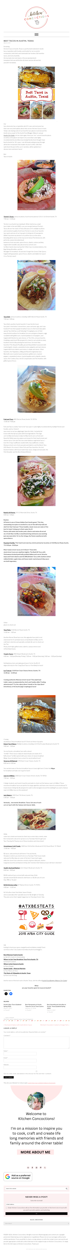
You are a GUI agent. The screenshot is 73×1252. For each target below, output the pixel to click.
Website (6, 1064)
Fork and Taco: (8, 419)
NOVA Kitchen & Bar (10, 885)
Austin (11, 1019)
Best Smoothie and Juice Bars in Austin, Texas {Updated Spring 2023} (56, 1006)
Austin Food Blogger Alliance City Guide (54, 980)
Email (6, 1058)
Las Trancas (7, 670)
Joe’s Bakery (8, 795)
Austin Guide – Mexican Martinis (14, 968)
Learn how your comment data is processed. (41, 1083)
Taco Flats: (7, 630)
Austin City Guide (9, 135)
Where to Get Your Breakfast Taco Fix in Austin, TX (21, 959)
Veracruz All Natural (10, 761)
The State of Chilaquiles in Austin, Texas (17, 973)
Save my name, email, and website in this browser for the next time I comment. (28, 1073)
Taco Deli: (7, 317)
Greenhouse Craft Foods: (12, 846)
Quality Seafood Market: (12, 868)
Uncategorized (29, 1019)
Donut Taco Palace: (10, 744)
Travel (23, 1019)
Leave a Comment (9, 1017)
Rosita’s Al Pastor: (9, 512)
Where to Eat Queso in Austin (14, 964)
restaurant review (17, 1019)
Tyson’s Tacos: (8, 654)
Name (6, 1051)
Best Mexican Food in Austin (13, 955)
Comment (7, 1035)
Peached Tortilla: (9, 543)
